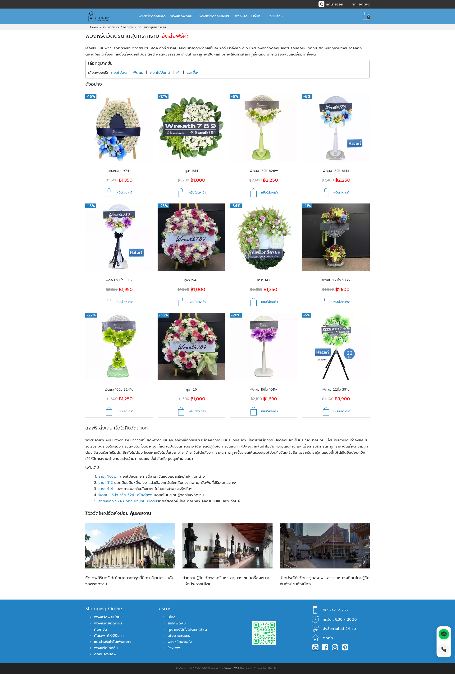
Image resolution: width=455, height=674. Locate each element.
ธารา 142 (263, 280)
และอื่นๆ (193, 72)
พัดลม (138, 72)
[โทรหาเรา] (444, 649)
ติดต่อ (328, 638)
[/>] (130, 545)
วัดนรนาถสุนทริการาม (152, 27)
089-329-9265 (335, 610)
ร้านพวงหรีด (111, 27)
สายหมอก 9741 (119, 170)
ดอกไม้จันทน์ (160, 72)
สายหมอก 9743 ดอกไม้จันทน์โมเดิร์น (127, 501)
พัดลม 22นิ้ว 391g (336, 389)
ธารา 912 (105, 482)
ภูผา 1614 (191, 170)
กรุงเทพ (128, 27)
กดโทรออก (334, 4)
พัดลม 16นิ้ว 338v (119, 280)
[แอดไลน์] (444, 634)
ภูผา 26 (191, 389)
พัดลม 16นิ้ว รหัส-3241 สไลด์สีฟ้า (125, 495)
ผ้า (178, 72)
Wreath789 (231, 668)
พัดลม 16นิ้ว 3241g (119, 389)
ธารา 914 (105, 488)
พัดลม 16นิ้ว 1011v (263, 389)
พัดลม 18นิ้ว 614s (336, 170)
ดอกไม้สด (119, 72)
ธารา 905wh (108, 476)
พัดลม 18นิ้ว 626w (264, 170)
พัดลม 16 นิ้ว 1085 (336, 280)
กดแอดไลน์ (361, 4)
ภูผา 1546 (191, 280)
